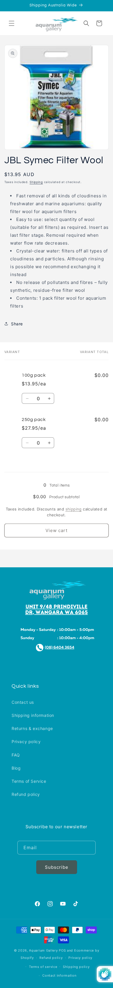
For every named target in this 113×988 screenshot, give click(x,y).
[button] (11, 23)
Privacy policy (26, 741)
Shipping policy (76, 967)
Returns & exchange (32, 728)
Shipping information (33, 715)
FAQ (16, 754)
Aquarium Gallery (44, 950)
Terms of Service (29, 781)
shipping (73, 509)
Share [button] (17, 323)
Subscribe (56, 867)
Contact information (59, 975)
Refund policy (26, 794)
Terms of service (43, 967)
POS (62, 950)
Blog (16, 768)
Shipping (36, 182)
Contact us (23, 702)
